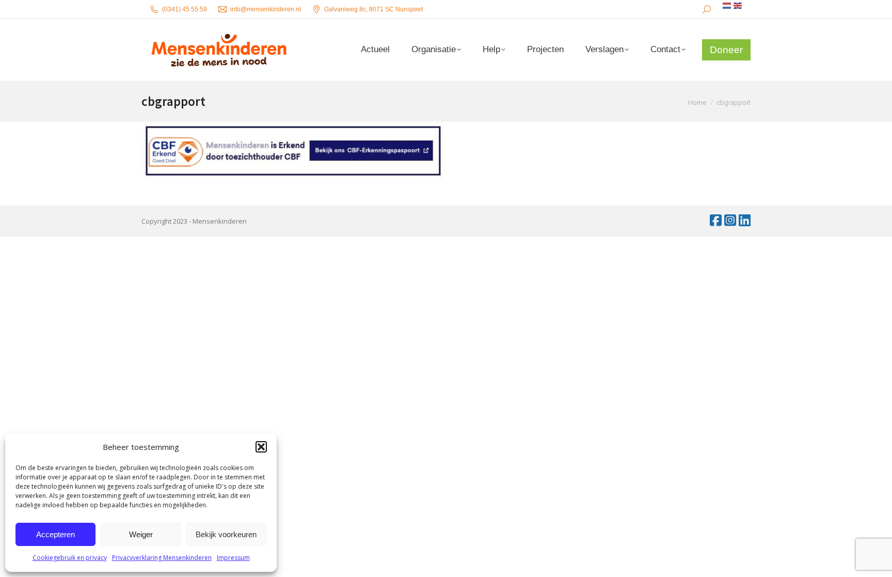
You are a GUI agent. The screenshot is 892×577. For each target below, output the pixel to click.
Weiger (141, 534)
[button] (261, 447)
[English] (738, 5)
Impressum (233, 557)
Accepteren (55, 534)
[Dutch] (727, 5)
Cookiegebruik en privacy (70, 557)
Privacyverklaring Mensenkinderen (162, 557)
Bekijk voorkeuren (226, 534)
